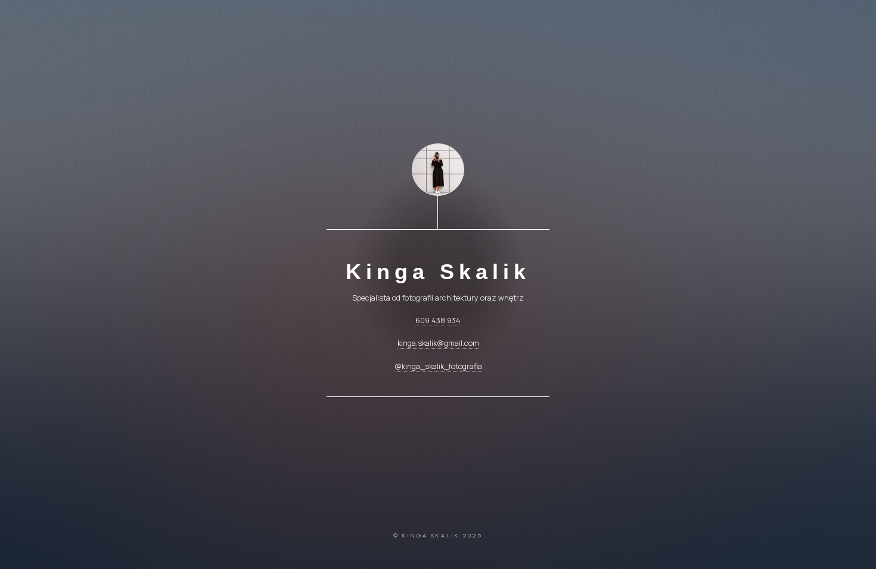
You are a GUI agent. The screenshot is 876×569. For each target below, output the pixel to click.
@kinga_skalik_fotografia (438, 366)
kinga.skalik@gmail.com (438, 342)
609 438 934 (438, 320)
